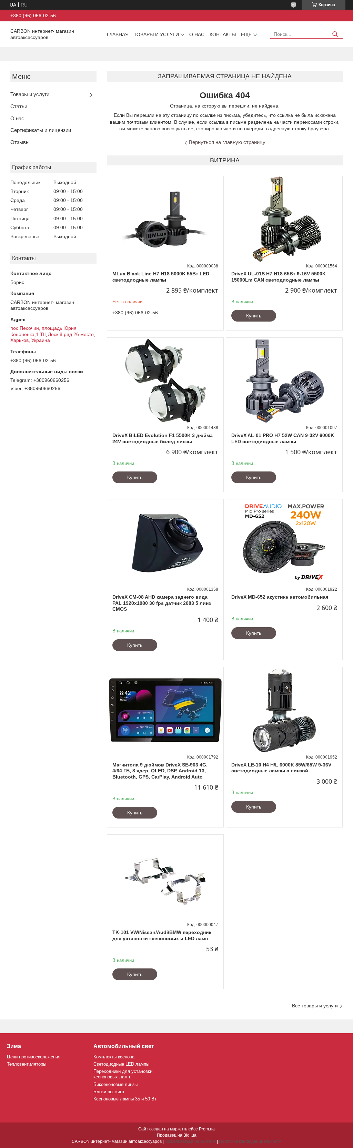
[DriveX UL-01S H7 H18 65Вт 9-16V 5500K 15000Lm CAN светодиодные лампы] (284, 219)
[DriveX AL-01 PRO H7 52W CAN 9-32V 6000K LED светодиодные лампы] (284, 381)
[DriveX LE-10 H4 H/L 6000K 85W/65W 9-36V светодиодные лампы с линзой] (284, 710)
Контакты (223, 34)
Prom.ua (207, 1129)
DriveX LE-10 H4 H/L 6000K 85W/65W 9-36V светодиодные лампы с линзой (281, 768)
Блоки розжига (108, 1091)
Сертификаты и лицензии (40, 130)
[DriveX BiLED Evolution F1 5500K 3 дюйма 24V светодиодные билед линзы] (165, 381)
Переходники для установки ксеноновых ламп (122, 1074)
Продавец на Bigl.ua (176, 1135)
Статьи (18, 106)
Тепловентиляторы (26, 1064)
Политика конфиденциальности (250, 1141)
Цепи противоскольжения (33, 1056)
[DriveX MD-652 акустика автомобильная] (284, 542)
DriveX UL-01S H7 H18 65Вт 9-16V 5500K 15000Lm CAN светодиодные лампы (278, 277)
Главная (118, 34)
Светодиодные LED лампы (121, 1064)
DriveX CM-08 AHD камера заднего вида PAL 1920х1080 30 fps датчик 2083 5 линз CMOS (161, 603)
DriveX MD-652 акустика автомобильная (279, 597)
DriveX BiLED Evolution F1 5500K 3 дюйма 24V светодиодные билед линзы (162, 438)
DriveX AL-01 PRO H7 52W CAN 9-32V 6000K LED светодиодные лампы (282, 438)
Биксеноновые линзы (115, 1084)
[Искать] (335, 34)
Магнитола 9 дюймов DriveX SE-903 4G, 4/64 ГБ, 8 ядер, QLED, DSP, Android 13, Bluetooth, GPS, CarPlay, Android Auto (160, 771)
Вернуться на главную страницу (227, 142)
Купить (253, 315)
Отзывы (20, 142)
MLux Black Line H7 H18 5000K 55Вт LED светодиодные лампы (160, 277)
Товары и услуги (156, 34)
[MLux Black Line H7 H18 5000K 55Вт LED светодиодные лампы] (165, 219)
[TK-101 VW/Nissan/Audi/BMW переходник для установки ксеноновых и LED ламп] (165, 878)
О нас (196, 34)
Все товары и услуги (315, 1005)
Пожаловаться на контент (190, 1141)
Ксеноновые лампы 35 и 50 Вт (125, 1098)
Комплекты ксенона (113, 1056)
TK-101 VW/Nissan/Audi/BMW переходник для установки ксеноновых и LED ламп (161, 935)
